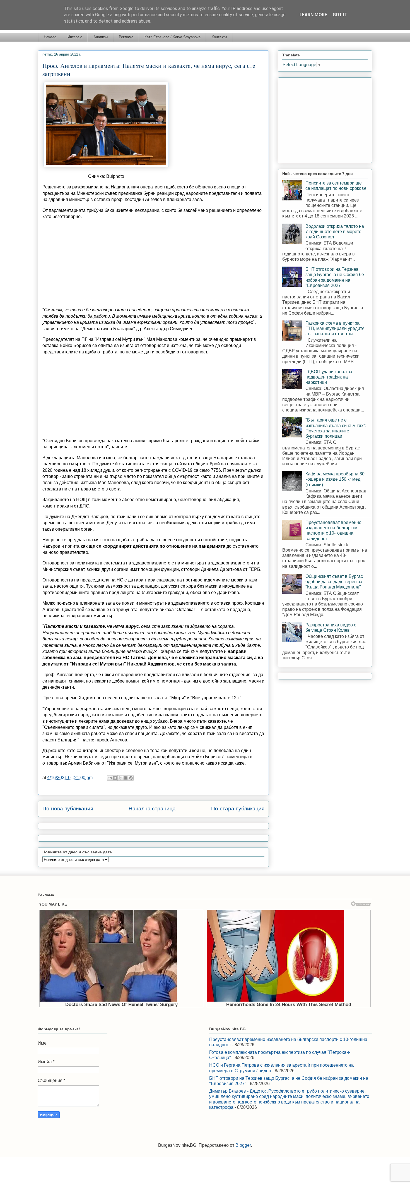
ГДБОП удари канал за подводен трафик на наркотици (328, 377)
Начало (50, 37)
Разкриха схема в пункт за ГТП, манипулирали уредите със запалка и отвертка (335, 328)
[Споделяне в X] (120, 778)
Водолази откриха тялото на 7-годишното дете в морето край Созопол (334, 231)
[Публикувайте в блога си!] (115, 778)
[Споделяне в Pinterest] (131, 778)
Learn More (313, 14)
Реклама (126, 37)
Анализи (100, 37)
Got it (340, 14)
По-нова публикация (67, 808)
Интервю (74, 37)
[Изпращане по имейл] (109, 778)
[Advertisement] (153, 263)
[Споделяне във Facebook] (125, 778)
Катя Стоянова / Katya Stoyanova (172, 37)
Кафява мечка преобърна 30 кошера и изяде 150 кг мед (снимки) (335, 479)
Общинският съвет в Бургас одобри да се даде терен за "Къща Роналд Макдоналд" (334, 581)
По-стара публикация (237, 808)
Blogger (243, 1145)
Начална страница (152, 808)
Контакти (219, 37)
